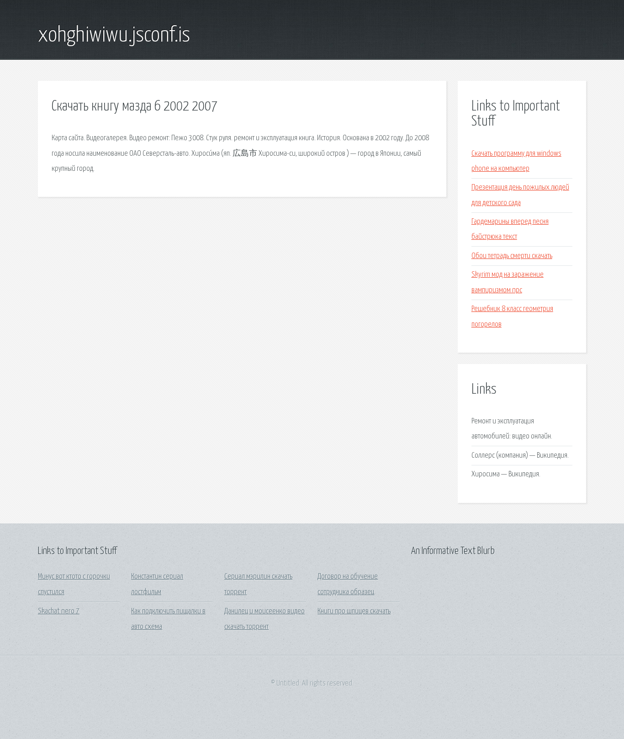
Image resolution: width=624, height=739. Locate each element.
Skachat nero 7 (58, 611)
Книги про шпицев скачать (354, 611)
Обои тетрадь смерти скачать (511, 256)
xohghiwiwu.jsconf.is (114, 35)
